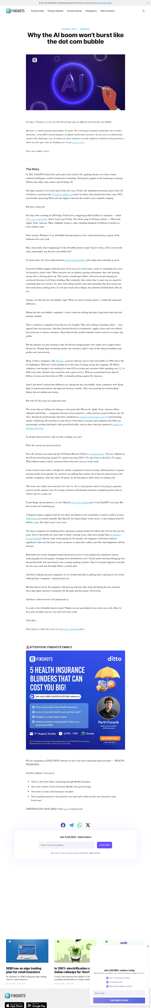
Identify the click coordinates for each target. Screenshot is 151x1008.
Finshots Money (74, 11)
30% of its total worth (36, 219)
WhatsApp (64, 628)
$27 (120, 368)
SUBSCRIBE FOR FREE (119, 1000)
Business (85, 29)
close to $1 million (80, 502)
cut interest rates (96, 453)
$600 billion (32, 518)
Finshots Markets (55, 11)
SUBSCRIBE (104, 845)
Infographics (91, 11)
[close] (148, 3)
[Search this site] (143, 11)
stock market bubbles (75, 260)
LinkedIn (74, 628)
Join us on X (94, 853)
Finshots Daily (37, 11)
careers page (78, 142)
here (66, 808)
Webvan (60, 360)
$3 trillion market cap (62, 194)
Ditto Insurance (108, 11)
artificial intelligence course (92, 416)
